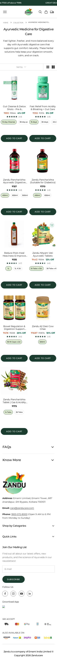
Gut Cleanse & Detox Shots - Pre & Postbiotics (14, 108)
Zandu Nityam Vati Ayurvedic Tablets (42, 254)
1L (8, 268)
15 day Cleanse (8, 122)
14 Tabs (8, 412)
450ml (5, 195)
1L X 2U (18, 268)
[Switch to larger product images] (47, 67)
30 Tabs (19, 412)
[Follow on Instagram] (13, 593)
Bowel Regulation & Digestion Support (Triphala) (14, 328)
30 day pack (25, 122)
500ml (42, 342)
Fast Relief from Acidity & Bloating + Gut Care (43, 108)
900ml (25, 195)
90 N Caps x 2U (14, 342)
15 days (34, 122)
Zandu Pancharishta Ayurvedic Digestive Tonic (14, 181)
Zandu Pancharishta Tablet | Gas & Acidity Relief (14, 401)
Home (5, 23)
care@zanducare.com (22, 508)
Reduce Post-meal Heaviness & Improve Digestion (14, 254)
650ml (15, 195)
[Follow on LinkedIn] (29, 593)
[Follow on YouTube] (21, 593)
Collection (18, 23)
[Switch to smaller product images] (53, 67)
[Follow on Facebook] (5, 593)
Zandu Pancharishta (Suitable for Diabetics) (43, 181)
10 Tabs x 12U (36, 268)
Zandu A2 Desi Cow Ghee (43, 328)
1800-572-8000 (19, 514)
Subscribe (13, 579)
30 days (44, 122)
